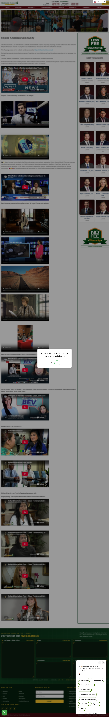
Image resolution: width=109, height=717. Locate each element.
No (52, 363)
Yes (57, 363)
